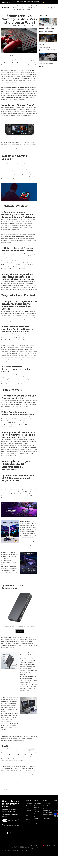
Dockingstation (23, 658)
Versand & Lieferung (36, 2)
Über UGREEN (37, 803)
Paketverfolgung (47, 803)
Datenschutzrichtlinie (48, 814)
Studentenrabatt (38, 813)
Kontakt (36, 818)
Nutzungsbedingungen (9, 825)
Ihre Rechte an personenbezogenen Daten (35, 847)
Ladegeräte (29, 803)
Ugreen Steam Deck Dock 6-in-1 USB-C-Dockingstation (14, 489)
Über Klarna (45, 821)
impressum (36, 821)
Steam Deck (31, 748)
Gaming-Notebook (10, 770)
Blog (35, 816)
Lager (35, 823)
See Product (20, 631)
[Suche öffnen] (49, 7)
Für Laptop (29, 813)
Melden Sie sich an (12, 820)
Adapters (28, 810)
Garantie (45, 808)
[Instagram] (7, 833)
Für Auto (28, 819)
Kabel (27, 808)
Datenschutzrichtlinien (9, 827)
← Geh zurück (4, 789)
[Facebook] (4, 833)
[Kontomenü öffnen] (51, 7)
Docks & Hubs (29, 805)
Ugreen (32, 521)
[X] (10, 833)
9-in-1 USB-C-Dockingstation (12, 637)
